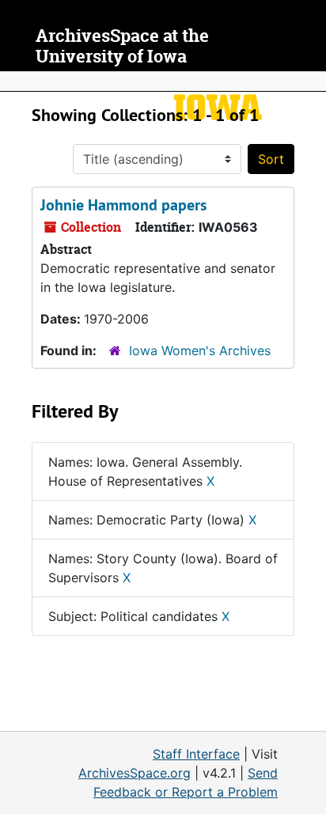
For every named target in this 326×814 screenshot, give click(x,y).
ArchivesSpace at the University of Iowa (122, 46)
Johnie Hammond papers (123, 205)
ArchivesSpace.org (134, 773)
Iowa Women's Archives (200, 350)
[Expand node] (310, 81)
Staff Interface (196, 754)
